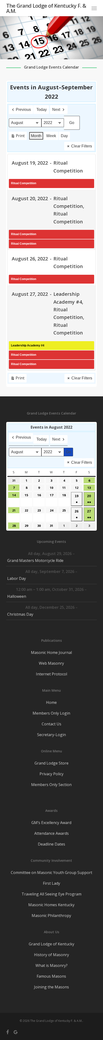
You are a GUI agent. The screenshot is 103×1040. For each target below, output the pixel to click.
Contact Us (51, 724)
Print (18, 136)
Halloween (16, 596)
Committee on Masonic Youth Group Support (51, 872)
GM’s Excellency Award (51, 822)
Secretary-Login (51, 734)
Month (36, 136)
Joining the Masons (51, 987)
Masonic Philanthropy (51, 915)
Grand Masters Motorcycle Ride (35, 560)
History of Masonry (51, 954)
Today (41, 110)
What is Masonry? (51, 965)
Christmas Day (20, 614)
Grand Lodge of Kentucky (51, 944)
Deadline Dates (51, 844)
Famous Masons (51, 976)
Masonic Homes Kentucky (51, 904)
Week (51, 136)
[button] (94, 8)
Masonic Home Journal (51, 652)
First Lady (51, 883)
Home (51, 702)
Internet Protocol (51, 674)
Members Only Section (51, 784)
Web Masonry (51, 663)
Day (64, 136)
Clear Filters (81, 146)
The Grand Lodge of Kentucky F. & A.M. (46, 8)
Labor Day (16, 578)
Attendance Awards (51, 833)
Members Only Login (51, 713)
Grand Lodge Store (51, 763)
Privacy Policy (51, 773)
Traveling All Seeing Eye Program (51, 894)
